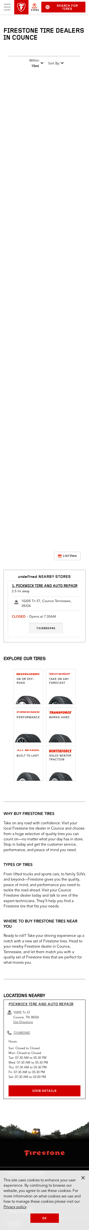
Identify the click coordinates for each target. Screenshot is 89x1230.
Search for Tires (67, 7)
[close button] (83, 1177)
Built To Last (28, 755)
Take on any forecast (59, 681)
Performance (28, 717)
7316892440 (45, 628)
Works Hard (59, 717)
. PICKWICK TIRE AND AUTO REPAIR (44, 586)
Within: (34, 63)
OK (44, 1218)
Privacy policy (15, 1207)
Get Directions (23, 1022)
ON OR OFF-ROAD (26, 681)
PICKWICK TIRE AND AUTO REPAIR (41, 1004)
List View (70, 556)
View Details (44, 1091)
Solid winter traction (60, 757)
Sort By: (54, 63)
